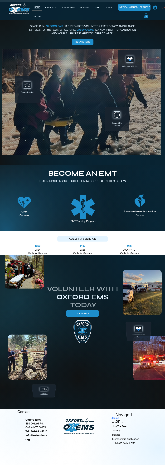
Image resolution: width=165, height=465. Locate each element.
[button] (155, 151)
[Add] (27, 90)
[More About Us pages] (56, 7)
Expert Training (27, 92)
